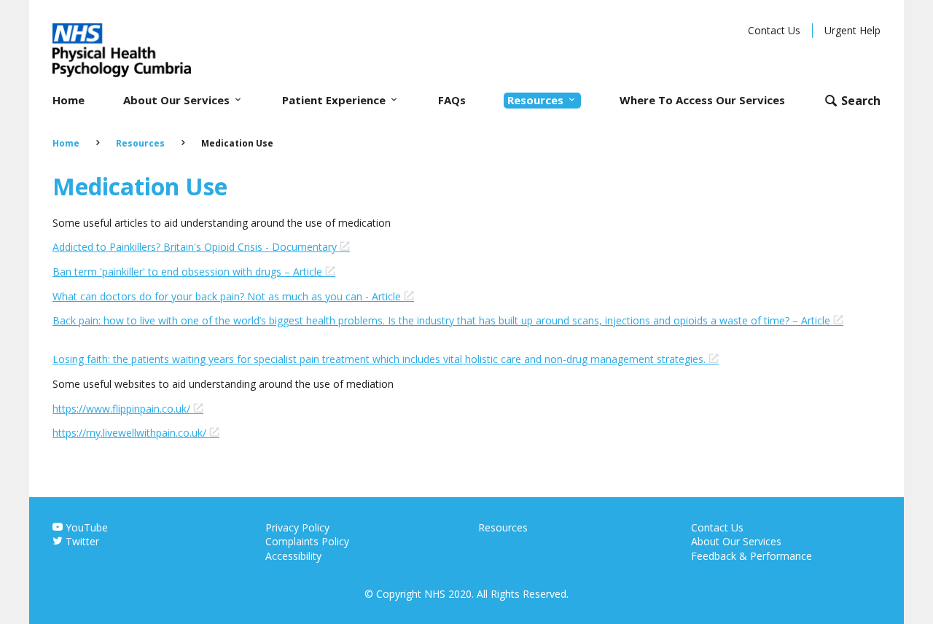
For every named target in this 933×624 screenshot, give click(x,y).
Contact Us (774, 30)
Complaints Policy (307, 541)
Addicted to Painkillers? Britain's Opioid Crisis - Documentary (196, 247)
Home (68, 100)
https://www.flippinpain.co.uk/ (122, 409)
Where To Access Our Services (702, 100)
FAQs (452, 100)
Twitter (81, 541)
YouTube (85, 527)
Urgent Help (852, 30)
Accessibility (293, 556)
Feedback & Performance (751, 556)
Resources (536, 100)
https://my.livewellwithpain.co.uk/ (130, 433)
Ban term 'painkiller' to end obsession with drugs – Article (188, 271)
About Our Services (178, 100)
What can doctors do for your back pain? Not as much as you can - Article (228, 296)
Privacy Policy (297, 527)
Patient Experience (335, 100)
